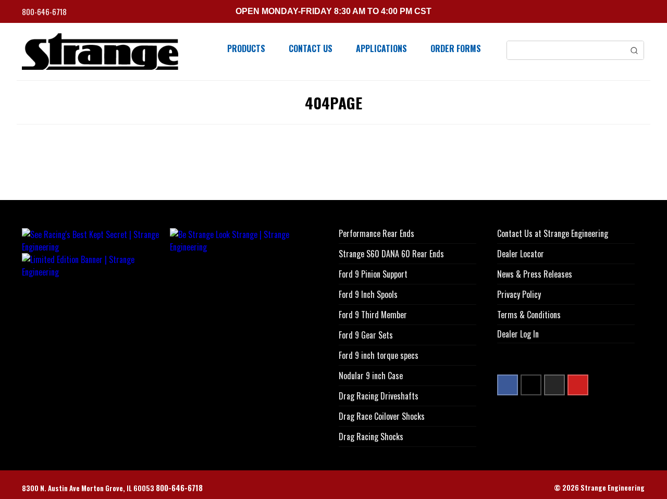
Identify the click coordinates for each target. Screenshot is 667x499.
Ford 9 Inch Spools (368, 294)
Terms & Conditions (529, 314)
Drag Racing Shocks (371, 436)
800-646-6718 (45, 11)
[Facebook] (507, 385)
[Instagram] (554, 385)
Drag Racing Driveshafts (378, 396)
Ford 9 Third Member (373, 314)
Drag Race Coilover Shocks (382, 416)
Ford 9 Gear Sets (366, 335)
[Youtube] (577, 385)
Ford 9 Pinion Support (373, 274)
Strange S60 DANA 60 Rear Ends (391, 253)
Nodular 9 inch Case (371, 375)
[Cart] (641, 12)
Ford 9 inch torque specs (378, 355)
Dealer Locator (520, 253)
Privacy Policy (519, 294)
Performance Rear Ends (376, 233)
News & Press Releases (534, 274)
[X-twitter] (531, 385)
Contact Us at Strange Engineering (552, 233)
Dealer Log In (518, 334)
